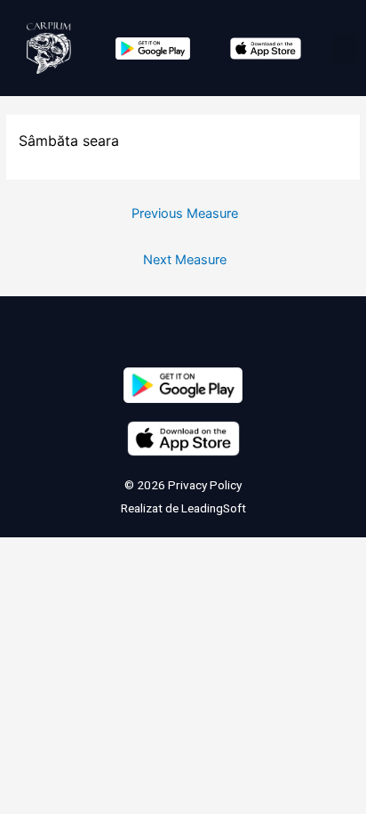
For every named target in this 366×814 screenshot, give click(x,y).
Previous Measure (184, 214)
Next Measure (185, 260)
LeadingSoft (213, 508)
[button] (344, 48)
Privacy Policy (203, 485)
